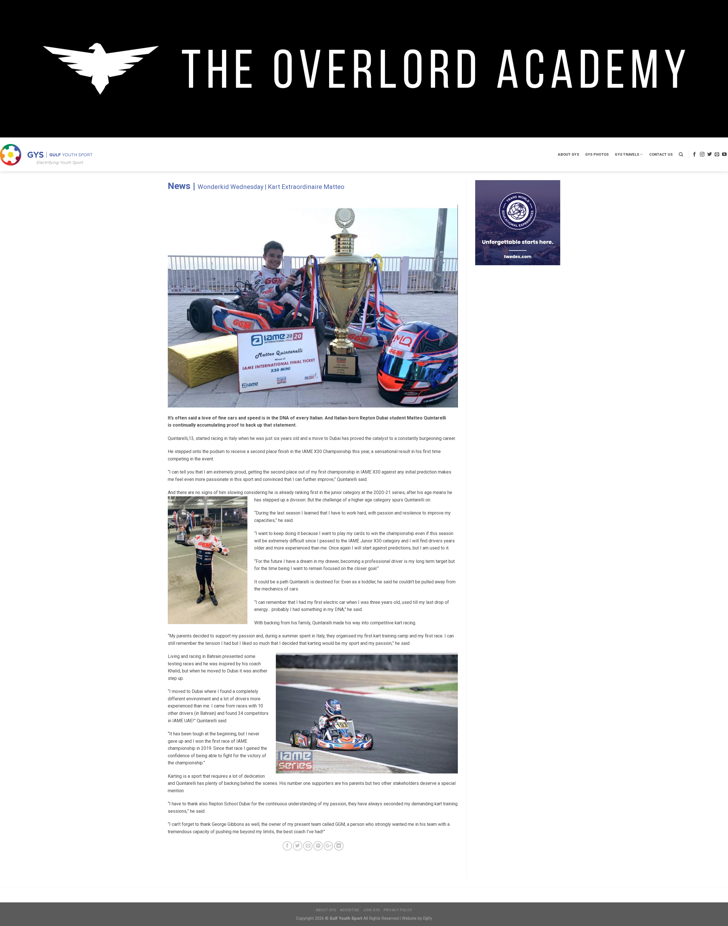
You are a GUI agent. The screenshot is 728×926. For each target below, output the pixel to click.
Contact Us (661, 154)
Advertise (349, 910)
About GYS (568, 154)
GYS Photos (597, 154)
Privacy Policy (398, 910)
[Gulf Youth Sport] (46, 154)
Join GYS (371, 910)
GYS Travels (627, 154)
